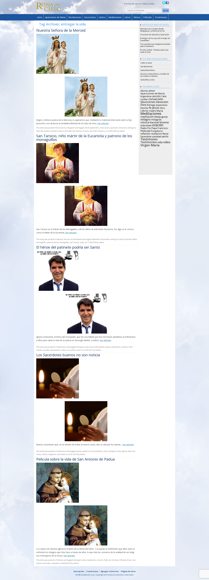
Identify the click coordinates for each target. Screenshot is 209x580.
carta (105, 451)
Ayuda (78, 451)
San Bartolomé (146, 66)
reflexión (145, 133)
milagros (156, 119)
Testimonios (161, 17)
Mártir (134, 239)
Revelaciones (74, 17)
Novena (164, 122)
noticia (44, 454)
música (144, 122)
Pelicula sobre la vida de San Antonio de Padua (75, 459)
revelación (156, 133)
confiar (144, 99)
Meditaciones (115, 17)
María (160, 110)
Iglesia (124, 451)
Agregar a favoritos (110, 571)
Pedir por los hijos (111, 560)
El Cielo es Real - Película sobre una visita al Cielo (154, 51)
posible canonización (51, 350)
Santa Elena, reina (147, 80)
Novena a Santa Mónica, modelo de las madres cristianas (154, 75)
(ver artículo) (103, 123)
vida (160, 142)
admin (122, 131)
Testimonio (149, 139)
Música (137, 17)
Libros (128, 17)
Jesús (155, 107)
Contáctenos (92, 571)
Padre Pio (145, 128)
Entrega (151, 104)
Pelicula (145, 130)
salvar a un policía (68, 350)
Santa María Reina (147, 70)
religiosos (52, 454)
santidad (55, 563)
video (166, 142)
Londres (124, 347)
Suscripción (79, 571)
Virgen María (150, 144)
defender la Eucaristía (100, 239)
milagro (145, 119)
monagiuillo (41, 242)
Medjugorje (161, 116)
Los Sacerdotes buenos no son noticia (68, 354)
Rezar (129, 560)
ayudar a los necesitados (92, 451)
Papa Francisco (159, 128)
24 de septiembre (92, 128)
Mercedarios (46, 131)
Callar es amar (146, 63)
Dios (143, 104)
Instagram (71, 128)
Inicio (39, 17)
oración (100, 560)
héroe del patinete (97, 347)
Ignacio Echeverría (112, 347)
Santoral (59, 239)
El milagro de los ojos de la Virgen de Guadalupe (155, 39)
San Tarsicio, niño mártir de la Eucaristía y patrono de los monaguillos (84, 137)
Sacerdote (61, 454)
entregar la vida (116, 239)
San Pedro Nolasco (97, 131)
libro (162, 107)
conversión (155, 98)
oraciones (146, 125)
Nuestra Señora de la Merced (60, 30)
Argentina (145, 96)
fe (150, 107)
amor (152, 90)
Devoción (123, 128)
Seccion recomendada (73, 239)
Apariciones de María (55, 17)
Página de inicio (128, 571)
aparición (114, 128)
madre (152, 110)
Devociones (90, 17)
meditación (91, 560)
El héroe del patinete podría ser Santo (68, 247)
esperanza (161, 104)
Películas (147, 17)
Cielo (163, 96)
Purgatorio (157, 130)
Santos (102, 17)
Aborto (144, 90)
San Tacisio (74, 242)
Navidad (154, 122)
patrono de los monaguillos (58, 242)
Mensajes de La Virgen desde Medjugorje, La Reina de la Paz (152, 30)
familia (144, 107)
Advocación (104, 128)
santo (82, 242)
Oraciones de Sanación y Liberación (154, 34)
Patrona (79, 131)
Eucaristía (127, 239)
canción (156, 96)
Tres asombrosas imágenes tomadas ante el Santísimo (155, 45)
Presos (86, 131)
